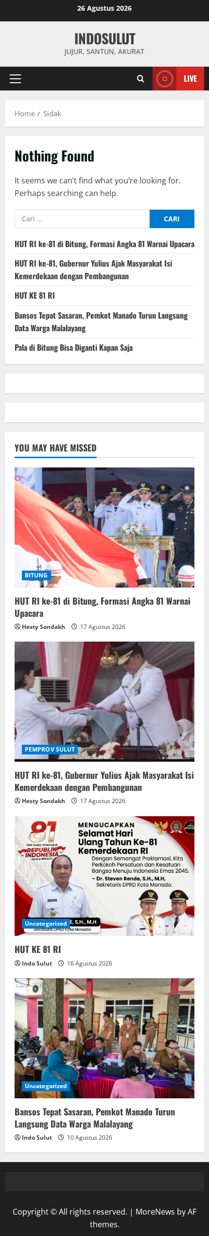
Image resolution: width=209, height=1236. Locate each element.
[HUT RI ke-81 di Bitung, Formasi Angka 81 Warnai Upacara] (104, 527)
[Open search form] (140, 78)
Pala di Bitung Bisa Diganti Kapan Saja (74, 347)
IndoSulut (104, 38)
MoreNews (155, 1211)
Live (190, 78)
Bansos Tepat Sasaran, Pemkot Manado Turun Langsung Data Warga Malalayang (95, 1117)
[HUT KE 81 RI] (104, 876)
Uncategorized (46, 923)
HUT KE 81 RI (35, 295)
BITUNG (36, 575)
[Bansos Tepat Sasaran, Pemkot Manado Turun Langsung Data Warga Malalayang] (104, 1038)
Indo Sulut (37, 963)
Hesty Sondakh (43, 627)
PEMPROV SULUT (50, 749)
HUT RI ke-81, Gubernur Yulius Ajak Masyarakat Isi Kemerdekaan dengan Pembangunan (93, 269)
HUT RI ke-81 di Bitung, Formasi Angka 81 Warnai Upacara (104, 244)
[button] (15, 79)
